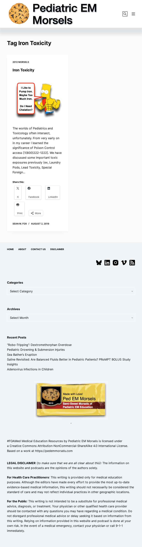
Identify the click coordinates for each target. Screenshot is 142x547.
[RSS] (132, 262)
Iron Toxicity (23, 70)
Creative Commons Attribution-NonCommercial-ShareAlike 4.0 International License (68, 446)
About (22, 249)
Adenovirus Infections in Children (30, 369)
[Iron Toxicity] (37, 99)
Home (10, 249)
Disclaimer (57, 249)
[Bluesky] (99, 262)
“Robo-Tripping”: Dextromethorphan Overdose (39, 345)
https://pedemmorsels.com (54, 451)
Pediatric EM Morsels (83, 441)
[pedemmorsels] (71, 400)
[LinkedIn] (107, 262)
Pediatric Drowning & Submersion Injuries (36, 349)
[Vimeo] (124, 262)
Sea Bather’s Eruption (22, 354)
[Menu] (133, 14)
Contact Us (38, 249)
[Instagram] (115, 262)
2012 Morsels (21, 62)
